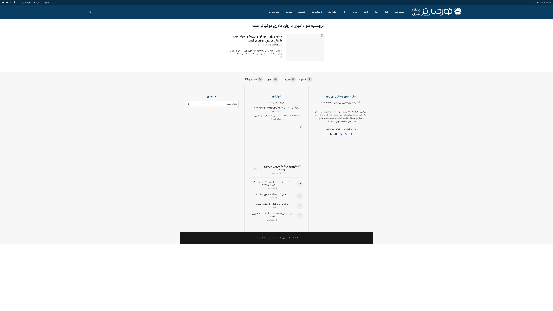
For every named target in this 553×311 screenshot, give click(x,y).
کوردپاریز (271, 238)
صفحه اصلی (399, 12)
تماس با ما (37, 2)
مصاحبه (289, 12)
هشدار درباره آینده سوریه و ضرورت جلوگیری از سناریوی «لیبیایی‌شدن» (276, 117)
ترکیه (366, 12)
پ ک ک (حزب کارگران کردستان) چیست (272, 204)
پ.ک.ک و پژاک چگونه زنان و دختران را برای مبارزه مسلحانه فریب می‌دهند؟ (272, 183)
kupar (275, 45)
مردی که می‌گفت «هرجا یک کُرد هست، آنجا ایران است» (272, 215)
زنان (344, 12)
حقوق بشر (332, 12)
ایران (386, 12)
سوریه (355, 12)
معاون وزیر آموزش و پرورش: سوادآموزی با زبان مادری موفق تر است (257, 38)
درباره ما (46, 2)
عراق (376, 12)
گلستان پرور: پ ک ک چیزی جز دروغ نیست (282, 168)
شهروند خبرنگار (26, 2)
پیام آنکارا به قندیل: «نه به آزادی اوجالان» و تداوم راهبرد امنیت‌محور (276, 109)
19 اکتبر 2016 (265, 45)
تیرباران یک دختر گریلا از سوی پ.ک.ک (272, 194)
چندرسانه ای (274, 12)
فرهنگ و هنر (317, 12)
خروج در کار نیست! (276, 102)
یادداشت (301, 12)
